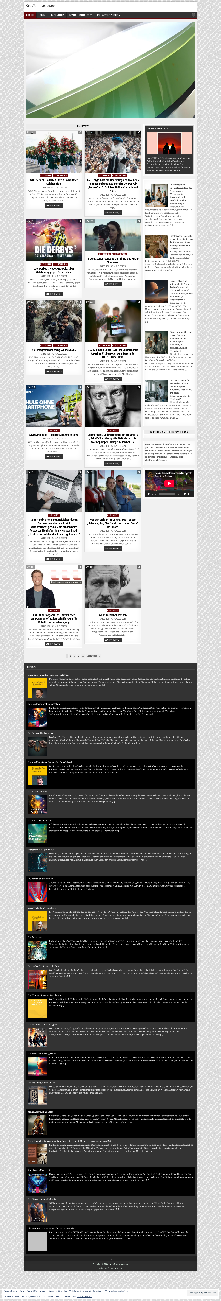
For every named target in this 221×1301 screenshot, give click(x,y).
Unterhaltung (62, 175)
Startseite (30, 14)
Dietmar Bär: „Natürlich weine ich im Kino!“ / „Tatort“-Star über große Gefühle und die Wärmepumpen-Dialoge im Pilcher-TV (112, 438)
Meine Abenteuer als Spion (40, 1083)
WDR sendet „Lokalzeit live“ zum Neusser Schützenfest (54, 181)
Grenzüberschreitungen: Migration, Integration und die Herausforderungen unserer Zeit (69, 1112)
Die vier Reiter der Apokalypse (42, 995)
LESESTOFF (42, 14)
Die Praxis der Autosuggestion (42, 1024)
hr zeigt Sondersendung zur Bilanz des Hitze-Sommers (113, 260)
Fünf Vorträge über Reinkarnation (44, 675)
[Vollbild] (189, 494)
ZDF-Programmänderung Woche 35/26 (54, 350)
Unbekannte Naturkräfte (39, 1141)
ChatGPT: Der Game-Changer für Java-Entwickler (51, 1199)
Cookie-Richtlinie (84, 1297)
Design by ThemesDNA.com (110, 1268)
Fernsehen (47, 175)
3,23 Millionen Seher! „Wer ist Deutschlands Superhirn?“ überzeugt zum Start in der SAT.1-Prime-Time (113, 353)
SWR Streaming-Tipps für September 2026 (53, 435)
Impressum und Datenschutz (108, 14)
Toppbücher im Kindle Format (80, 14)
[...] (156, 170)
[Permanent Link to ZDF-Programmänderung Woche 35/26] (54, 321)
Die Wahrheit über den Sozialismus (44, 966)
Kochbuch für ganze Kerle (40, 1228)
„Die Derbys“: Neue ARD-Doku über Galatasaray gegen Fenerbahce (54, 270)
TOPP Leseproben (57, 14)
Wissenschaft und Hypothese (42, 879)
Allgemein (55, 430)
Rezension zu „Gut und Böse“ (42, 1053)
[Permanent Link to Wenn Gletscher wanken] (113, 586)
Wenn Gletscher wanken (113, 615)
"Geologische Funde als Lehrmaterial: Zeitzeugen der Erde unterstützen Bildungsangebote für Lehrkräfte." (182, 242)
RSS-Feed (46, 187)
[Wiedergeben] (148, 494)
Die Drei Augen (35, 908)
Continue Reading (54, 206)
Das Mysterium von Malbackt (42, 1170)
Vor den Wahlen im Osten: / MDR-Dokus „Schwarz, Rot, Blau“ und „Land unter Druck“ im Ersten (112, 523)
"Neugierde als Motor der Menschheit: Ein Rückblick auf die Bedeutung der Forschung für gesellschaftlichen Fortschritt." (181, 341)
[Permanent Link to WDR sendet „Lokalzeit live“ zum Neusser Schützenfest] (54, 152)
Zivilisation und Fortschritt (40, 850)
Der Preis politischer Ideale (40, 704)
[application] (169, 483)
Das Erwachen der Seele (39, 791)
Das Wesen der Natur (38, 762)
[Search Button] (193, 15)
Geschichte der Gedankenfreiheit (43, 937)
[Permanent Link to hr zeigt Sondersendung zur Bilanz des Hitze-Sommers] (113, 235)
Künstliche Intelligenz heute (41, 820)
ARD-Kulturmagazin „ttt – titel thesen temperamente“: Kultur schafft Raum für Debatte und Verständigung (54, 618)
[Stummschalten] (184, 494)
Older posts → (93, 656)
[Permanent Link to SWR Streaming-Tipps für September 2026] (54, 406)
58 (83, 656)
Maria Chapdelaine (155, 128)
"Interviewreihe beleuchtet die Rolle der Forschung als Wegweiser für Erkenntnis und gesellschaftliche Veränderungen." (181, 194)
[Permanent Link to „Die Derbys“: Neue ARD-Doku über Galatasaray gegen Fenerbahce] (54, 240)
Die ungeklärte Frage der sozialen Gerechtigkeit (50, 733)
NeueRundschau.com (42, 5)
